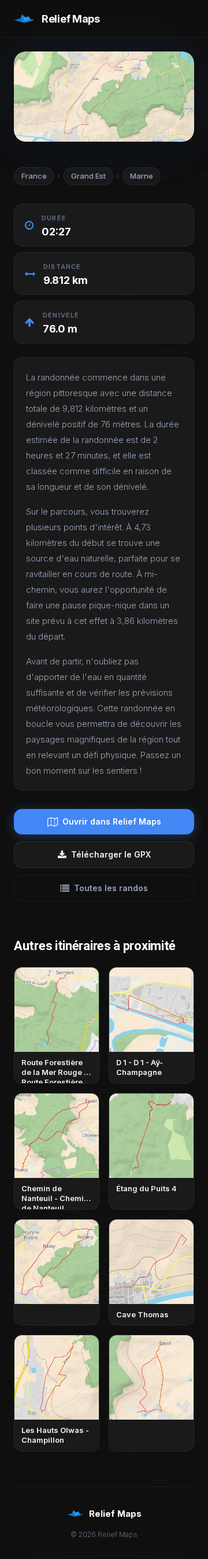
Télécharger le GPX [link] (111, 854)
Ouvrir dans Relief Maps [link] (111, 821)
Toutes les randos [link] (111, 888)
